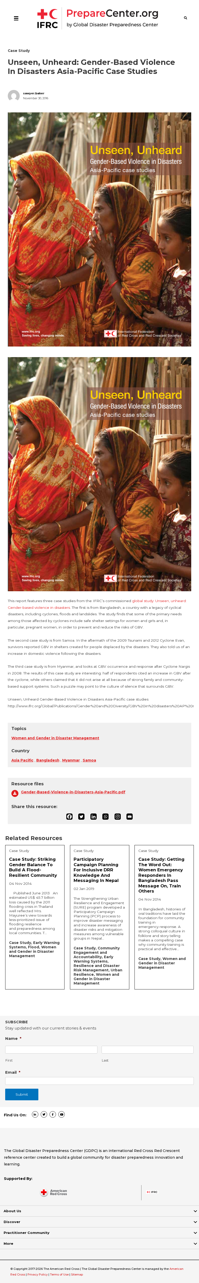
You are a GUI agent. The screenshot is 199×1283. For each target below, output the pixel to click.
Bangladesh (47, 760)
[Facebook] (69, 816)
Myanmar (71, 760)
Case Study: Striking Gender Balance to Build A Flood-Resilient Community (33, 867)
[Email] (129, 816)
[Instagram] (118, 816)
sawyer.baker (33, 93)
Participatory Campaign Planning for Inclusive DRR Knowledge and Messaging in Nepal (96, 870)
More (8, 1243)
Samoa (89, 760)
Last (105, 1060)
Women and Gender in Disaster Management (55, 738)
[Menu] (16, 18)
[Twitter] (81, 816)
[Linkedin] (93, 816)
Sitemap (77, 1274)
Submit (22, 1094)
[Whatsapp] (105, 816)
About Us (12, 1211)
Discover (12, 1222)
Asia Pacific (22, 760)
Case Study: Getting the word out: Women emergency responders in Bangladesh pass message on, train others (161, 875)
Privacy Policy (37, 1274)
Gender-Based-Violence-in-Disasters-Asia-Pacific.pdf (73, 792)
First (9, 1060)
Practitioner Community (26, 1233)
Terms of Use (59, 1274)
